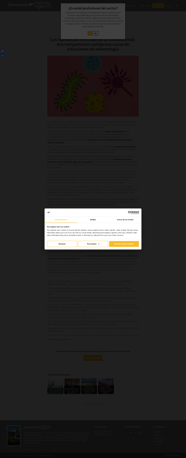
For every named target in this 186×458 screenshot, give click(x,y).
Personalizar (92, 244)
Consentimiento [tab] (61, 220)
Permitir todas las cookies (124, 244)
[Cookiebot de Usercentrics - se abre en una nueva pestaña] (129, 212)
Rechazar (62, 244)
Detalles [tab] (93, 220)
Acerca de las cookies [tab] (125, 220)
